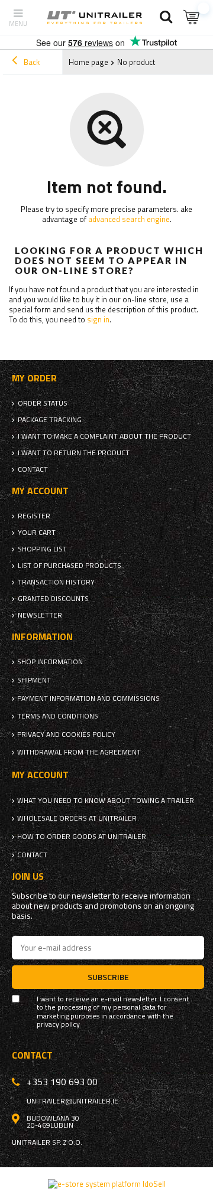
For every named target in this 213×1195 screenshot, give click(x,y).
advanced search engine (129, 219)
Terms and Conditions (57, 716)
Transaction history (56, 582)
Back (31, 62)
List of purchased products (69, 565)
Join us (28, 876)
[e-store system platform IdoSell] (107, 1184)
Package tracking (50, 419)
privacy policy (58, 1024)
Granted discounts (53, 598)
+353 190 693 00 (62, 1081)
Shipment (34, 680)
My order (34, 378)
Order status (42, 403)
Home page (88, 62)
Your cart (37, 532)
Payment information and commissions (88, 698)
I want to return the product (74, 452)
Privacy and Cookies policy (66, 734)
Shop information (50, 661)
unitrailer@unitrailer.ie (72, 1101)
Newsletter (40, 615)
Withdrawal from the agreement (79, 752)
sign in (98, 319)
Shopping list (42, 549)
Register (34, 516)
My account (40, 491)
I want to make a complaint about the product (104, 436)
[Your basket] (192, 17)
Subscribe (108, 977)
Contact (33, 469)
